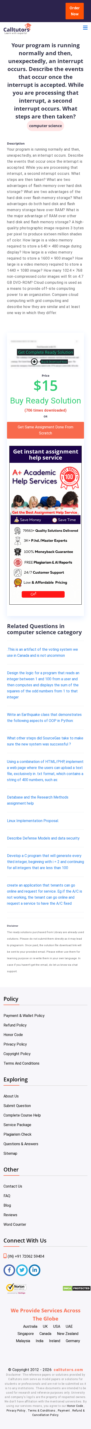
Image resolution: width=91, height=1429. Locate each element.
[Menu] (85, 28)
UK (45, 1326)
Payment (64, 1410)
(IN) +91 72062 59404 (26, 1256)
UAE (69, 1326)
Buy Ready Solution (45, 401)
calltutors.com (68, 1370)
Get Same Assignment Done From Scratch (45, 430)
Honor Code (13, 1035)
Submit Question (17, 1106)
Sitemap (10, 1153)
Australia (30, 1326)
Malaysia (23, 1341)
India (39, 1341)
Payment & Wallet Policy (24, 1015)
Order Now (75, 11)
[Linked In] (34, 1270)
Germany (73, 1341)
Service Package (17, 1125)
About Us (11, 1096)
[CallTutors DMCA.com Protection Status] (77, 1290)
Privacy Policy (15, 1044)
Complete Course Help (22, 1115)
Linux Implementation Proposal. (33, 821)
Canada (45, 1333)
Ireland (54, 1341)
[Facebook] (9, 1270)
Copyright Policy (17, 1054)
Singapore (26, 1333)
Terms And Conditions (21, 1063)
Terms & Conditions (42, 1410)
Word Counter (15, 1224)
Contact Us (13, 1186)
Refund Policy (15, 1025)
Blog (7, 1205)
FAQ (7, 1196)
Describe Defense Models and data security (43, 838)
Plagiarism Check (18, 1134)
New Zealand (67, 1333)
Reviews (10, 1215)
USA (56, 1326)
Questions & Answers (21, 1144)
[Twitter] (22, 1270)
